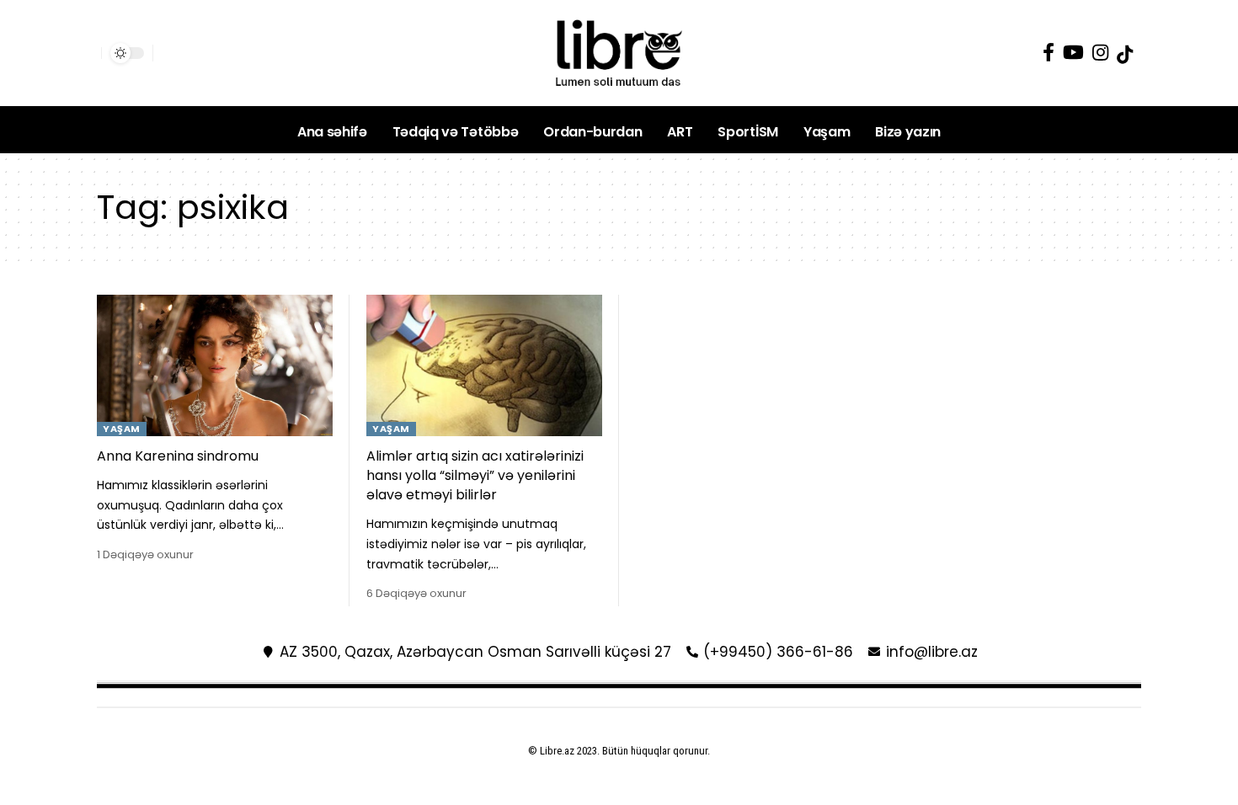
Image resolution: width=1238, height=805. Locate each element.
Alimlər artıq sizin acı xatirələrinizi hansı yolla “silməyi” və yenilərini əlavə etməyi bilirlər (475, 475)
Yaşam (122, 428)
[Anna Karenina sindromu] (215, 365)
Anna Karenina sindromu (178, 456)
